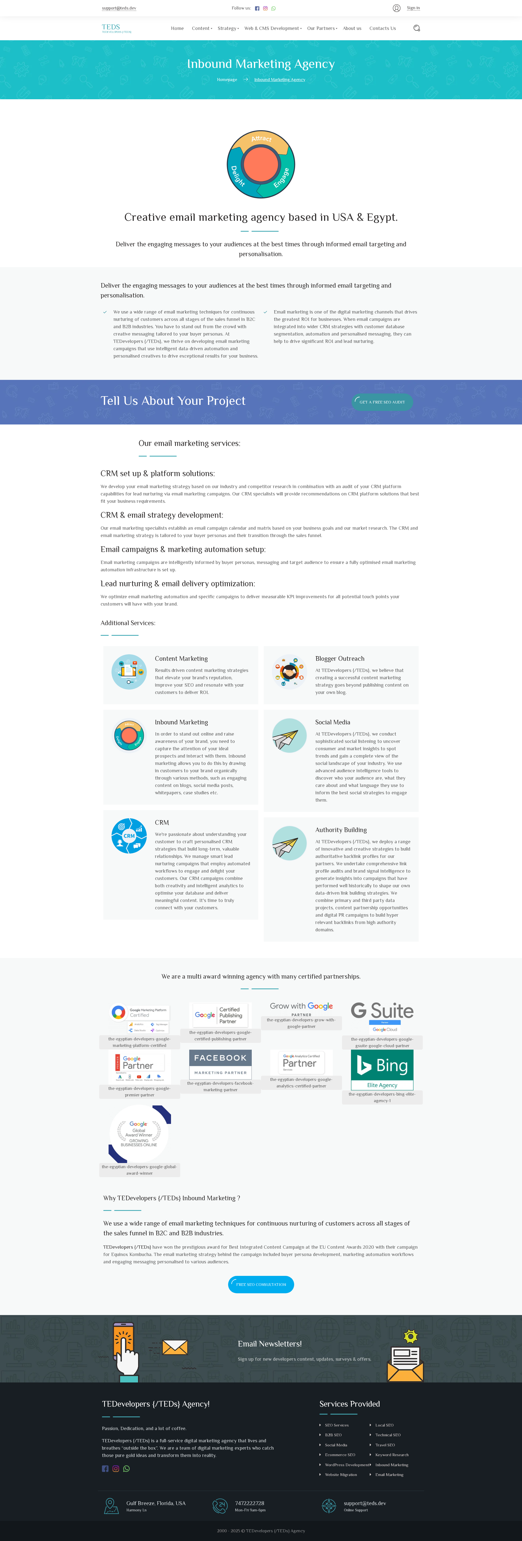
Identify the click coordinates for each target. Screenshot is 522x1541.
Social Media (336, 1445)
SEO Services (337, 1425)
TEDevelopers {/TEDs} (149, 1198)
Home (177, 28)
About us (352, 28)
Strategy (227, 28)
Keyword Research (392, 1454)
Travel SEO (385, 1445)
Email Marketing (389, 1474)
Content (201, 28)
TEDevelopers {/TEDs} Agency (275, 1530)
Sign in (413, 7)
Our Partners (321, 28)
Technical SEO (388, 1435)
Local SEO (384, 1425)
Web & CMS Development (271, 28)
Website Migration (341, 1474)
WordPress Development (347, 1464)
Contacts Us (382, 28)
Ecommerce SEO (340, 1454)
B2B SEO (333, 1435)
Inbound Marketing (391, 1464)
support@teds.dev (119, 8)
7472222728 (249, 1503)
